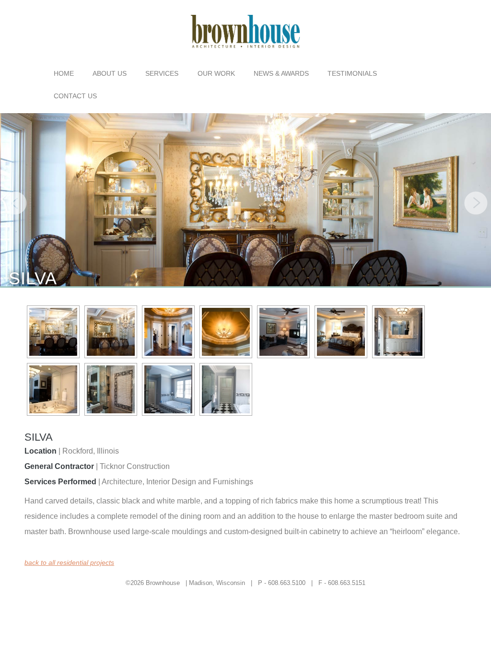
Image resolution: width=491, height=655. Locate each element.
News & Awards (281, 73)
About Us (110, 73)
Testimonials (352, 73)
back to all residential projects (69, 562)
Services (161, 73)
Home (64, 73)
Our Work (216, 73)
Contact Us (75, 96)
